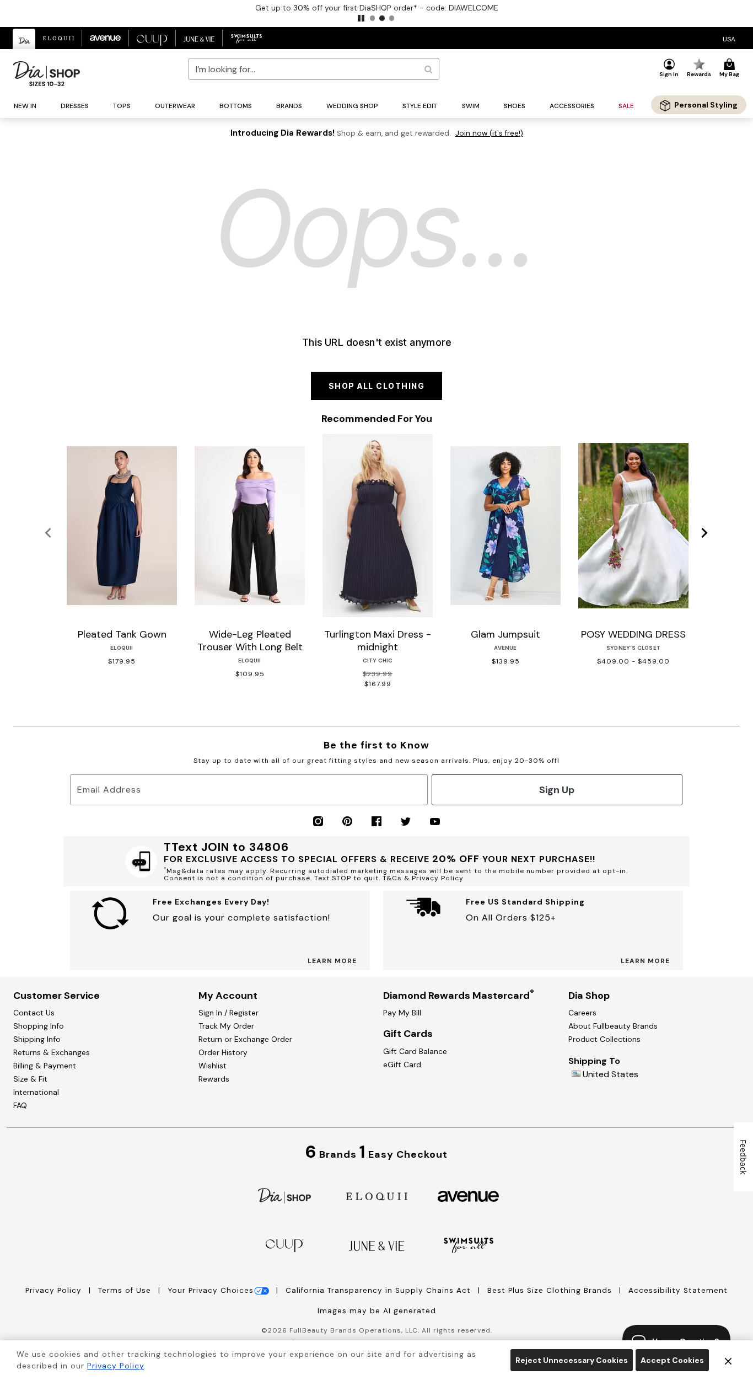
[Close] (728, 1360)
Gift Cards (408, 1033)
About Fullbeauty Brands (613, 1026)
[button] (361, 18)
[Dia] (284, 1195)
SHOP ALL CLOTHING (377, 386)
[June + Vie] (376, 1245)
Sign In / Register (228, 1013)
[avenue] (468, 1195)
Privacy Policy (54, 1290)
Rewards (213, 1079)
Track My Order (226, 1026)
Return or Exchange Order (245, 1039)
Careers (582, 1013)
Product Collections (604, 1039)
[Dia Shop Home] (46, 73)
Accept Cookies (672, 1360)
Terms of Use (126, 1290)
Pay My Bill (402, 1013)
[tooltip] (24, 39)
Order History (223, 1052)
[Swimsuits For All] (468, 1244)
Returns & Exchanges (51, 1052)
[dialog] (729, 38)
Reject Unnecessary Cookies (571, 1360)
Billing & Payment (44, 1066)
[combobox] (314, 69)
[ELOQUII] (376, 1195)
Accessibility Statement (678, 1290)
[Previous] (48, 533)
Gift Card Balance (415, 1051)
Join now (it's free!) (489, 133)
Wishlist (212, 1066)
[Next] (705, 533)
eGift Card (402, 1064)
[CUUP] (284, 1244)
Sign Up (556, 789)
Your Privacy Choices (211, 1290)
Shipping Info (37, 1039)
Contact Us (34, 1013)
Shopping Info (38, 1026)
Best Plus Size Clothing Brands (551, 1290)
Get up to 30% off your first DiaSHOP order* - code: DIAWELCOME (376, 8)
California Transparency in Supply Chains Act (380, 1290)
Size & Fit (30, 1079)
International (36, 1092)
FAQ (20, 1105)
